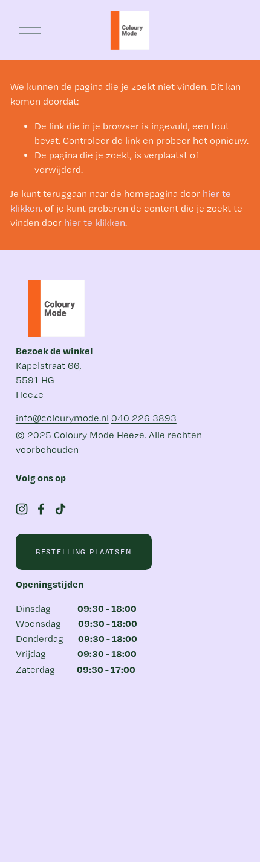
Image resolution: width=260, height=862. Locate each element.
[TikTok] (60, 509)
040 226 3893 (144, 418)
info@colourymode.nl (62, 418)
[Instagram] (22, 509)
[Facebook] (41, 509)
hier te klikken (94, 222)
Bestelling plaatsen (84, 551)
